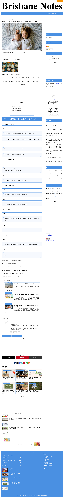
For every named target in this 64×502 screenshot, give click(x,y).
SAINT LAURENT (48, 463)
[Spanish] (47, 46)
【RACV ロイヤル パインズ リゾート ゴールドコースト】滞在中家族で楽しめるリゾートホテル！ (54, 157)
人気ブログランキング (49, 240)
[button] (35, 357)
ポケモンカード (48, 456)
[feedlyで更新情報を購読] (18, 332)
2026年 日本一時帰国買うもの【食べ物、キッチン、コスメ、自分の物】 (53, 124)
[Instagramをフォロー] (13, 332)
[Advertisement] (22, 92)
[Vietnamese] (48, 46)
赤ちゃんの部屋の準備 (17, 110)
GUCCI (46, 459)
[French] (48, 44)
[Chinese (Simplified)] (46, 44)
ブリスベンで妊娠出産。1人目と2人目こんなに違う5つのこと (22, 105)
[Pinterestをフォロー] (16, 332)
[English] (47, 44)
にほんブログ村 (49, 235)
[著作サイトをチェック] (10, 332)
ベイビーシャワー (16, 112)
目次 (21, 102)
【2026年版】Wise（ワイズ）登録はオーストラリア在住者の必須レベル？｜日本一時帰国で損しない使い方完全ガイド (54, 141)
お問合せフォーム (57, 83)
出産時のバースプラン (16, 106)
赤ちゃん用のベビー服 (17, 108)
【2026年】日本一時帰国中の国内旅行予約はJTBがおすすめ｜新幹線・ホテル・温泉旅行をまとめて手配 (54, 129)
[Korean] (51, 44)
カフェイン (15, 113)
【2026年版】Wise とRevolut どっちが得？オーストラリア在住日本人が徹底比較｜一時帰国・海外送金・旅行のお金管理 (54, 146)
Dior (46, 460)
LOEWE (46, 462)
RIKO (11, 320)
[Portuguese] (46, 46)
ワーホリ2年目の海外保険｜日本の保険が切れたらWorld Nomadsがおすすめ (54, 162)
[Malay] (52, 44)
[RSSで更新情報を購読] (19, 332)
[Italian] (49, 44)
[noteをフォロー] (15, 332)
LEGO (46, 457)
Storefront (47, 468)
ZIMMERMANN (48, 465)
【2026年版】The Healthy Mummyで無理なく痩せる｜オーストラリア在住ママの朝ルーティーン (54, 152)
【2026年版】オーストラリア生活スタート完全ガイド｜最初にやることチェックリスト (54, 135)
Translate (51, 49)
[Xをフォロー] (11, 332)
